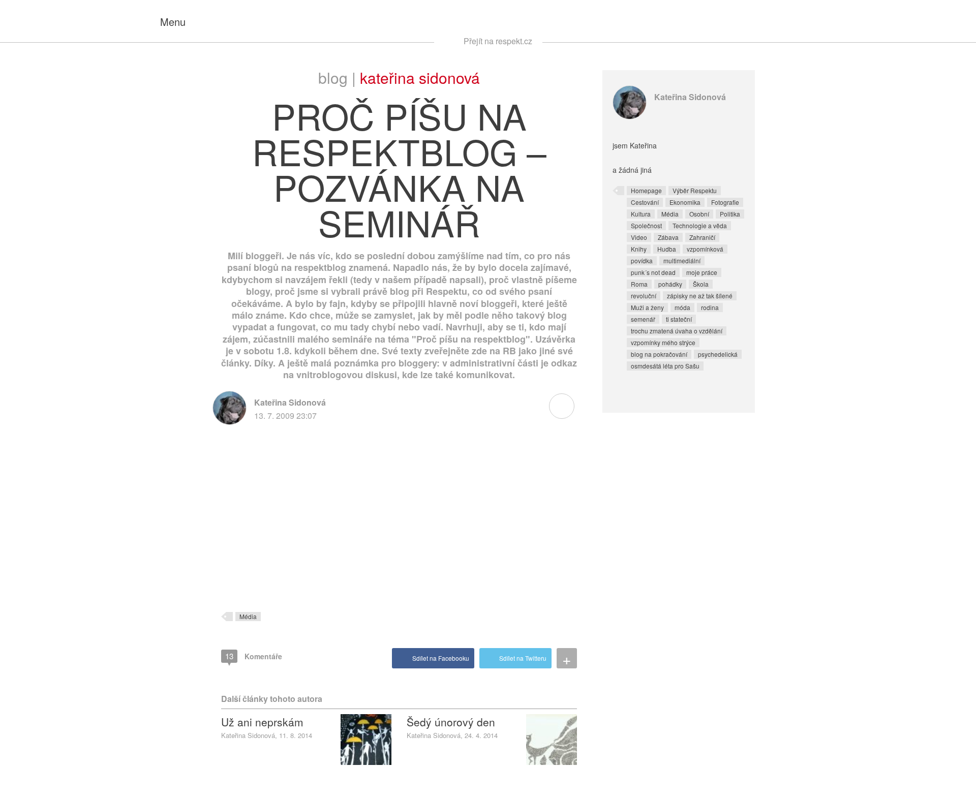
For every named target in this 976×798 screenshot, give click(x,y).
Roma (639, 284)
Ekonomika (684, 202)
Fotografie (725, 202)
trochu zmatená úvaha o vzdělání (676, 330)
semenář (643, 319)
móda (682, 307)
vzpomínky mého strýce (663, 342)
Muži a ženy (647, 307)
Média (248, 616)
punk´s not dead (653, 272)
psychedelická (718, 354)
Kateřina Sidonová (420, 77)
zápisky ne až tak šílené (700, 295)
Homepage (646, 190)
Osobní (699, 213)
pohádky (670, 284)
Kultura (641, 213)
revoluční (643, 295)
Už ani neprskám (262, 721)
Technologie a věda (700, 225)
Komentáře (253, 656)
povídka (642, 260)
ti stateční (679, 319)
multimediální (681, 260)
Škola (701, 284)
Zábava (668, 237)
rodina (710, 307)
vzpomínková (705, 248)
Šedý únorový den (451, 721)
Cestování (645, 202)
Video (639, 237)
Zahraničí (702, 237)
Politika (730, 213)
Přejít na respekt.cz (498, 41)
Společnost (646, 225)
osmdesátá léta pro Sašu (665, 365)
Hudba (666, 248)
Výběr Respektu (695, 190)
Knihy (639, 248)
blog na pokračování (659, 354)
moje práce (701, 272)
